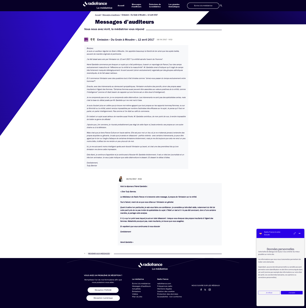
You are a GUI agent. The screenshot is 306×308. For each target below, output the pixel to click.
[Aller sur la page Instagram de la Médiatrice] (210, 290)
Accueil (121, 6)
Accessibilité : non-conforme (169, 297)
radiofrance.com (164, 283)
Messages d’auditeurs (111, 15)
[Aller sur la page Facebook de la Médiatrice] (201, 290)
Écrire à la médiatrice (141, 283)
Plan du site (137, 297)
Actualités (136, 289)
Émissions (136, 291)
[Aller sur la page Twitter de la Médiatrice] (205, 290)
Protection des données (167, 294)
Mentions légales (164, 289)
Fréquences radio (164, 286)
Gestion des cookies (166, 291)
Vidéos (135, 294)
